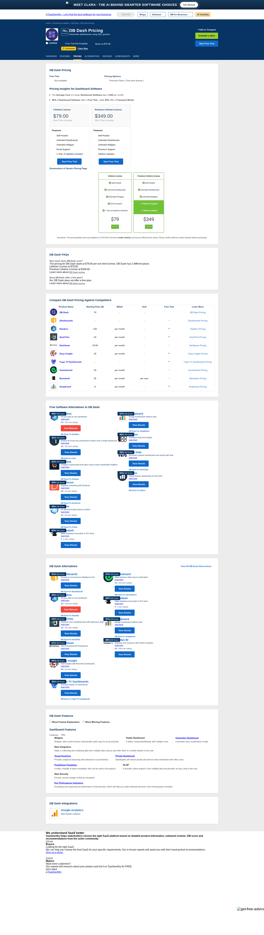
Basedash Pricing (197, 378)
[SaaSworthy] (78, 14)
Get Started (189, 5)
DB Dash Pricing (198, 312)
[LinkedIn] (203, 889)
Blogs (143, 14)
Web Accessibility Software (127, 903)
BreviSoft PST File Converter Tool (98, 903)
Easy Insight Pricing (197, 353)
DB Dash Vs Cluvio (69, 527)
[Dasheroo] (54, 493)
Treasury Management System (129, 908)
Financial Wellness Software (127, 911)
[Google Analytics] (54, 813)
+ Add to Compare (206, 29)
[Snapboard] (53, 387)
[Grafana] (54, 470)
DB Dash (75, 23)
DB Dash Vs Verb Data (138, 470)
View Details (70, 452)
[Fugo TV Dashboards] (53, 362)
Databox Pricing (197, 329)
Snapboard (65, 386)
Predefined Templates (65, 765)
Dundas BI (121, 639)
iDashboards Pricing (197, 320)
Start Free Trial (206, 43)
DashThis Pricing (198, 337)
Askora (85, 908)
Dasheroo (67, 482)
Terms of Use (75, 889)
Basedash (65, 378)
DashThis (65, 337)
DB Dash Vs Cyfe (68, 458)
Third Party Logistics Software (128, 889)
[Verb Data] (122, 460)
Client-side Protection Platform (129, 897)
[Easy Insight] (53, 354)
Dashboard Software (61, 23)
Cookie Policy (75, 892)
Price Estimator (53, 892)
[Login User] (214, 14)
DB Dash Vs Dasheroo (70, 503)
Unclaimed (69, 48)
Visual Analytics (62, 756)
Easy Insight (66, 353)
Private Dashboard (125, 756)
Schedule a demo (206, 36)
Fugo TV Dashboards (71, 362)
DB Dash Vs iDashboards (72, 592)
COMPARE (53, 43)
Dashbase (65, 345)
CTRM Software (122, 892)
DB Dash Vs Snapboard (139, 431)
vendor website (124, 238)
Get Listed (52, 869)
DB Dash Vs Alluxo (137, 490)
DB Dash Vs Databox (70, 434)
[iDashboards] (53, 321)
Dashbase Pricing (197, 345)
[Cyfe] (54, 448)
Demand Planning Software (127, 886)
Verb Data (135, 452)
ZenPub (86, 889)
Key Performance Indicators (68, 783)
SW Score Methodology (57, 903)
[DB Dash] (52, 34)
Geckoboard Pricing (197, 370)
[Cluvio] (54, 517)
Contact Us (51, 908)
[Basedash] (53, 378)
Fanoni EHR (88, 894)
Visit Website (71, 428)
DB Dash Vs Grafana (70, 479)
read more (65, 419)
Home (48, 23)
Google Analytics (72, 810)
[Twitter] (202, 889)
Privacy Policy (75, 886)
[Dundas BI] (108, 648)
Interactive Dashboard (187, 738)
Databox (64, 329)
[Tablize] (122, 441)
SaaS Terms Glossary (56, 905)
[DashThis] (53, 337)
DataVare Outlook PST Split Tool (97, 897)
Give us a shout (55, 852)
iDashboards (66, 320)
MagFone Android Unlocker (95, 892)
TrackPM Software (91, 886)
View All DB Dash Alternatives (196, 566)
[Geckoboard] (53, 370)
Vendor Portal (52, 894)
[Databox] (53, 329)
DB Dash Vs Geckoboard (125, 595)
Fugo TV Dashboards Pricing (198, 362)
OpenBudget (88, 905)
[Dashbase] (53, 345)
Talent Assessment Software (127, 905)
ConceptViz (87, 911)
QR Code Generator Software (128, 894)
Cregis (85, 900)
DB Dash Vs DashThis (70, 640)
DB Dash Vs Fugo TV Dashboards (75, 699)
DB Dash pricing (77, 272)
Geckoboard (66, 370)
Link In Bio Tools (122, 900)
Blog (48, 900)
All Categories (52, 889)
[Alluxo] (122, 481)
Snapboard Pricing (198, 386)
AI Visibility (203, 14)
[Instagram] (205, 889)
